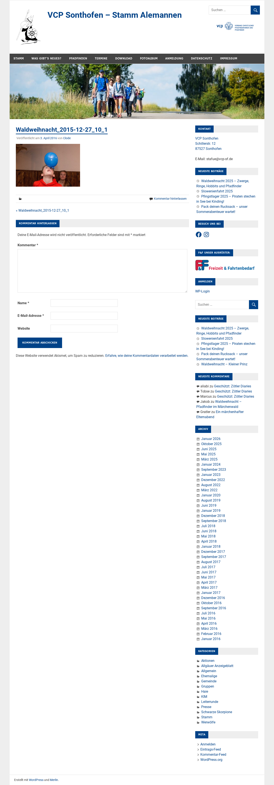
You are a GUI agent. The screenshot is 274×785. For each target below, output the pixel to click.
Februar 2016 (211, 634)
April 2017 (209, 582)
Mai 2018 (208, 536)
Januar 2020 (210, 495)
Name (23, 303)
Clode (67, 138)
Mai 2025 (208, 454)
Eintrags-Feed (210, 749)
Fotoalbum (149, 58)
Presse (206, 707)
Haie (204, 691)
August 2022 (210, 485)
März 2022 (209, 490)
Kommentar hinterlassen (170, 198)
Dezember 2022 (213, 480)
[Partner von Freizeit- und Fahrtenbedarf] (225, 269)
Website (24, 328)
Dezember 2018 (213, 516)
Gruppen (207, 686)
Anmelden (208, 744)
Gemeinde (208, 681)
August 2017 (210, 562)
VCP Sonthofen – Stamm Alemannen (115, 15)
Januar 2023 (210, 475)
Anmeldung (174, 58)
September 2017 (213, 557)
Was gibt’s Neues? (46, 58)
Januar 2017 (210, 593)
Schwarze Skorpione (216, 712)
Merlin (54, 780)
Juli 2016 (208, 613)
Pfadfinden (78, 58)
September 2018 (213, 521)
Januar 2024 (210, 464)
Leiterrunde (209, 702)
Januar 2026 (210, 439)
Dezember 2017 (213, 552)
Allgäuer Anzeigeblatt (217, 666)
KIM (204, 697)
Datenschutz (201, 58)
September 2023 (213, 470)
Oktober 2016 (211, 603)
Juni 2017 (208, 572)
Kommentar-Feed (213, 755)
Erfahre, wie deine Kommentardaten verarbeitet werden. (146, 356)
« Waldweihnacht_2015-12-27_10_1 (42, 210)
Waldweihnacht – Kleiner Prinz (224, 364)
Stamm (18, 58)
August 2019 (210, 500)
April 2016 (209, 623)
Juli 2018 (208, 526)
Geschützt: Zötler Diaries (232, 386)
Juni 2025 (208, 449)
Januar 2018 (210, 546)
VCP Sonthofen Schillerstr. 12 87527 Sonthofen (208, 143)
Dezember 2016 (213, 598)
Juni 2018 (208, 531)
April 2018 (209, 541)
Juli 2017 (208, 567)
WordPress (36, 780)
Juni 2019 (208, 505)
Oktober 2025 (211, 444)
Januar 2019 (210, 511)
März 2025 (209, 459)
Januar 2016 (210, 639)
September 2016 (213, 608)
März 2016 (209, 629)
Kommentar (28, 245)
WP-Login (202, 291)
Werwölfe (208, 722)
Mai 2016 (208, 618)
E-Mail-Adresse (31, 316)
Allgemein (208, 671)
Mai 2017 (208, 577)
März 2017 (209, 588)
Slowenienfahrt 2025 (217, 191)
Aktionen (207, 661)
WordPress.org (211, 760)
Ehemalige (209, 676)
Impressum (228, 58)
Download (123, 58)
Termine (101, 58)
